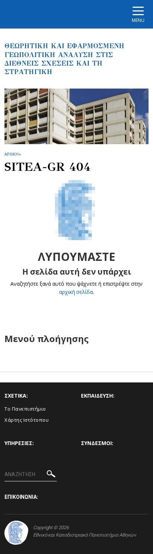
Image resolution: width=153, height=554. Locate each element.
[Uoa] (16, 533)
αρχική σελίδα (76, 291)
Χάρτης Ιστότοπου (26, 420)
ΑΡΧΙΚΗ (11, 154)
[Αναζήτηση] (51, 475)
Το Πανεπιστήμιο (25, 408)
